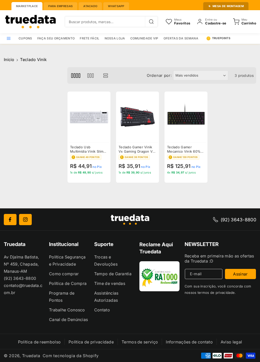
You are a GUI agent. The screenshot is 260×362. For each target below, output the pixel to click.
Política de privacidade (91, 341)
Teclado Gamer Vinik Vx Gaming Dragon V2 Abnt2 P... (137, 149)
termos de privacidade (216, 293)
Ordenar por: (159, 75)
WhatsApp (116, 6)
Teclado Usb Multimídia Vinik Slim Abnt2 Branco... (86, 149)
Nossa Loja (115, 38)
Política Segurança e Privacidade (67, 260)
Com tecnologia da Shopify (71, 355)
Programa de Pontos (61, 297)
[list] (105, 75)
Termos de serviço (140, 341)
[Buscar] (151, 21)
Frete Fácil (89, 38)
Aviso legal (231, 341)
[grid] (75, 75)
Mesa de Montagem (228, 6)
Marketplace (27, 6)
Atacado (90, 6)
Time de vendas (109, 283)
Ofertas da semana (181, 38)
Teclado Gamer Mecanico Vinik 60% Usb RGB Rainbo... (184, 149)
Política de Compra (68, 283)
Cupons (25, 38)
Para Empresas (60, 6)
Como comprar (64, 273)
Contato (102, 309)
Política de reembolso (39, 341)
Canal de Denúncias (68, 319)
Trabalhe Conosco (67, 309)
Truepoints (221, 38)
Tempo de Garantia (113, 273)
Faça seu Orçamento (56, 38)
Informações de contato (189, 341)
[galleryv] (90, 75)
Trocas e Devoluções (106, 260)
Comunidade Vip (144, 38)
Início (9, 59)
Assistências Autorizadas (106, 297)
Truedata (31, 355)
